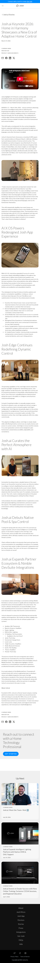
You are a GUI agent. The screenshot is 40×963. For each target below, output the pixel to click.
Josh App (21, 916)
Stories (21, 924)
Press (21, 928)
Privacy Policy (14, 956)
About (20, 908)
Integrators (21, 932)
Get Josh (29, 1)
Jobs (21, 944)
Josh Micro (21, 912)
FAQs (21, 940)
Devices (21, 920)
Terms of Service (25, 956)
